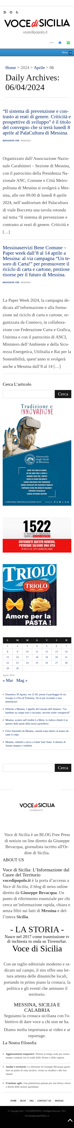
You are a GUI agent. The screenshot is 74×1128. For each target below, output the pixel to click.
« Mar (8, 680)
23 (17, 662)
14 (66, 651)
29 (7, 668)
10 (27, 651)
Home (10, 67)
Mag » (21, 680)
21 (66, 657)
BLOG (23, 1101)
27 (56, 662)
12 (46, 651)
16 (17, 657)
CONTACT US (44, 1101)
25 (37, 662)
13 (56, 651)
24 (27, 662)
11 (37, 651)
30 (17, 668)
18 (37, 657)
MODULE (59, 1101)
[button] (6, 12)
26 (46, 662)
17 (27, 657)
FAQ (32, 1101)
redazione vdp (11, 140)
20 (56, 657)
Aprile (39, 67)
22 (7, 662)
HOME (13, 1101)
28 (66, 662)
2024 (25, 67)
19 (46, 657)
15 (7, 657)
